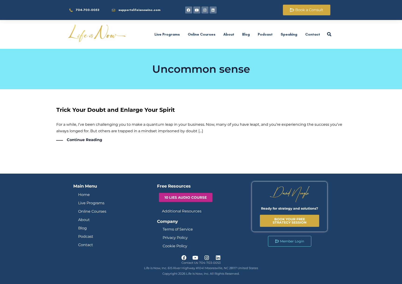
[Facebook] (188, 10)
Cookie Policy (175, 246)
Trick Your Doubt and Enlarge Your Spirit (115, 109)
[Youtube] (196, 10)
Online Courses (201, 34)
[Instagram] (204, 10)
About (228, 34)
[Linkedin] (213, 10)
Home (84, 194)
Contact (312, 34)
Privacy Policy (175, 237)
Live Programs (167, 34)
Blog (246, 34)
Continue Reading (84, 140)
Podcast (265, 34)
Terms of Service (178, 229)
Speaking (289, 34)
